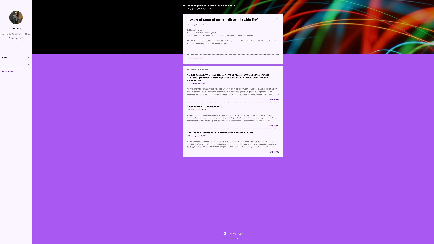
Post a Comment (196, 58)
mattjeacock (238, 238)
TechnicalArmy (16, 29)
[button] (277, 19)
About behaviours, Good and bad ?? (204, 106)
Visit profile (16, 38)
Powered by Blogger (234, 234)
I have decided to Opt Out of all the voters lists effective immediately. (220, 132)
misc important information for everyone (211, 5)
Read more (274, 99)
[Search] (282, 6)
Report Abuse (7, 71)
